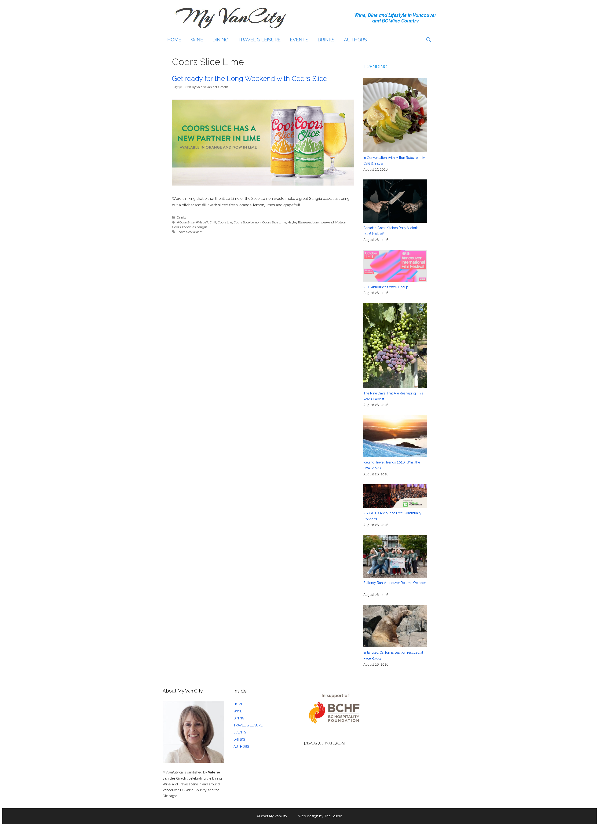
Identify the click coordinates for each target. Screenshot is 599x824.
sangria (202, 227)
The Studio (333, 816)
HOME (174, 40)
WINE (197, 40)
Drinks (181, 217)
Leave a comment (189, 232)
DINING (220, 40)
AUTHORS (355, 40)
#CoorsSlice (185, 222)
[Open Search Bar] (428, 40)
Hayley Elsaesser (299, 222)
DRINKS (326, 40)
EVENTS (299, 40)
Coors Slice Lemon (247, 222)
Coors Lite (225, 222)
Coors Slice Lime (274, 222)
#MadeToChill (206, 222)
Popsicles (189, 227)
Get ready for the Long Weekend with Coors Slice (249, 78)
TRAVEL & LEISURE (259, 40)
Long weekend (323, 222)
